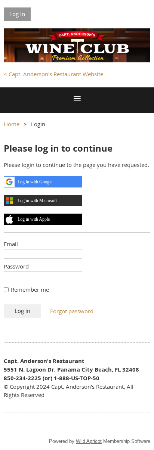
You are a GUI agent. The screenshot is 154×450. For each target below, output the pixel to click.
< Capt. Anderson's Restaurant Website (53, 74)
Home (11, 124)
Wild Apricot (89, 441)
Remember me (30, 289)
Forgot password (71, 311)
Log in (17, 14)
